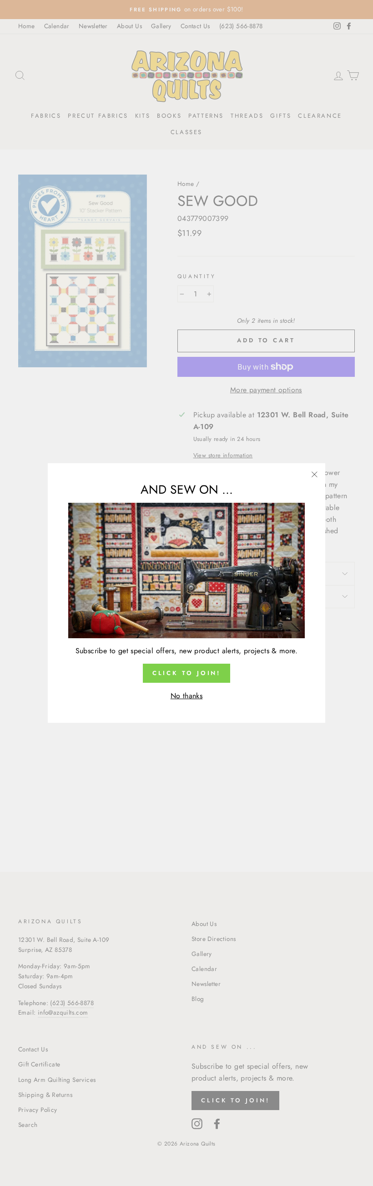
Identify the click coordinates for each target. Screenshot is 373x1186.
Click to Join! (186, 673)
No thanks (187, 696)
